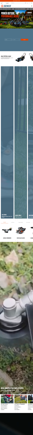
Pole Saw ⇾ (16, 408)
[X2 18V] (7, 142)
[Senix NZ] (6, 6)
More (5, 392)
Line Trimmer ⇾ (17, 409)
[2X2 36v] (20, 142)
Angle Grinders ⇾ (4, 405)
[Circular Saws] (20, 230)
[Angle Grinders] (7, 230)
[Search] (25, 3)
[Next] (17, 28)
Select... (6, 39)
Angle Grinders (7, 238)
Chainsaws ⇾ (17, 405)
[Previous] (15, 28)
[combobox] (18, 3)
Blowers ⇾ (30, 409)
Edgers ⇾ (29, 408)
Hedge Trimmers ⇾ (17, 407)
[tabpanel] (16, 232)
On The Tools (4, 404)
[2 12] (20, 57)
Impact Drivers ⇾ (4, 408)
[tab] (4, 222)
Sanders (2, 409)
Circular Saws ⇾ (4, 407)
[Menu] (31, 6)
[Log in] (32, 3)
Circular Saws (21, 238)
